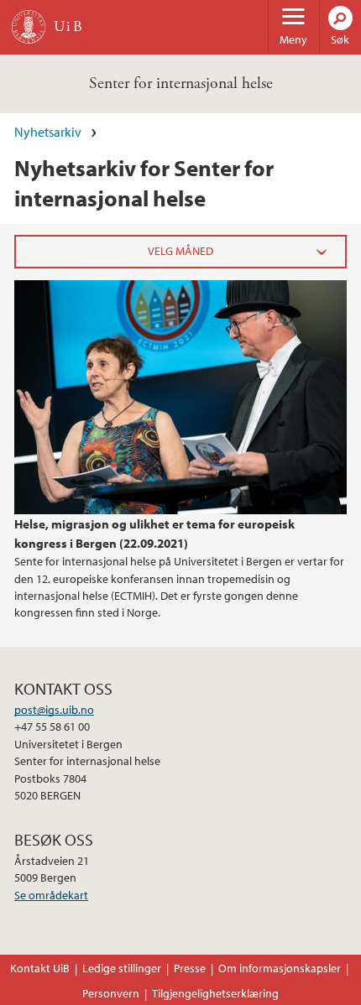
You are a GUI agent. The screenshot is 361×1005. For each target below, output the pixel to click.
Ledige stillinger (121, 968)
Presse (190, 968)
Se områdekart (51, 895)
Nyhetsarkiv (47, 131)
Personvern (110, 993)
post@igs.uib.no (54, 709)
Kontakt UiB (40, 968)
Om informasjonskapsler (279, 968)
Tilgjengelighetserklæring (215, 993)
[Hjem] (28, 27)
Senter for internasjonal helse (181, 83)
